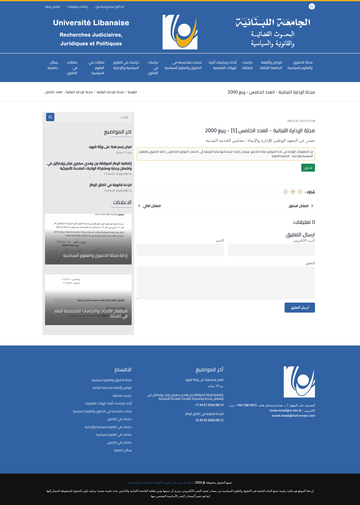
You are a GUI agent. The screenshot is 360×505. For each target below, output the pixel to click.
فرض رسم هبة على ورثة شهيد (110, 146)
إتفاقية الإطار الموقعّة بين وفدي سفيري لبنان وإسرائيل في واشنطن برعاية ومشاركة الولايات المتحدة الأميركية (89, 166)
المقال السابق (299, 205)
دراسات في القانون (153, 67)
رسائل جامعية (53, 65)
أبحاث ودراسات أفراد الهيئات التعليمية (222, 65)
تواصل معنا (52, 7)
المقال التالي (151, 205)
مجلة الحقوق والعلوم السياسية (300, 65)
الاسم (220, 240)
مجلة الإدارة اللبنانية (110, 91)
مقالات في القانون (72, 67)
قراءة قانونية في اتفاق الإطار (111, 184)
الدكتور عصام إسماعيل (109, 7)
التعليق (310, 263)
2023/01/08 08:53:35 (301, 120)
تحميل (308, 168)
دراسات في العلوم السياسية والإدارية (126, 65)
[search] (50, 117)
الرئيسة (132, 91)
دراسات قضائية (247, 65)
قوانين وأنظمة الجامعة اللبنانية (271, 65)
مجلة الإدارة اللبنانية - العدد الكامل (69, 91)
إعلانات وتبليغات (78, 7)
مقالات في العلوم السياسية (96, 67)
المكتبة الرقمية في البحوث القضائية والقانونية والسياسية (161, 482)
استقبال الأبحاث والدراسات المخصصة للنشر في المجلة (91, 313)
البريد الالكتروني (304, 240)
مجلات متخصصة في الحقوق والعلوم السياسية (183, 65)
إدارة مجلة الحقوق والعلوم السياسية (95, 255)
